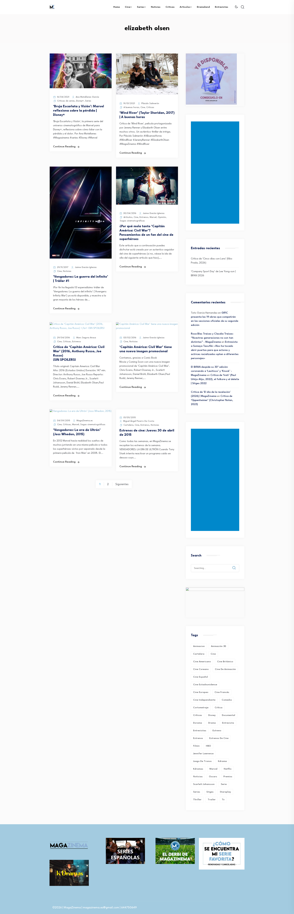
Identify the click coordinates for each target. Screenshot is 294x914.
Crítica (218, 707)
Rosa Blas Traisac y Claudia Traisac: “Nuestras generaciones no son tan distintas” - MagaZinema (212, 338)
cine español (200, 677)
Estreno (217, 730)
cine (213, 654)
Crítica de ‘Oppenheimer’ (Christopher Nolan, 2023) (212, 400)
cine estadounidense (205, 684)
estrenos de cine (218, 738)
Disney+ (80, 101)
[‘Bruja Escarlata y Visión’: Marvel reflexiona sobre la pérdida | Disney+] (81, 87)
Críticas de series (66, 101)
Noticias (155, 7)
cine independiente (204, 700)
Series (140, 7)
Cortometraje (200, 707)
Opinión (162, 217)
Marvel (153, 217)
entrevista (228, 723)
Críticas (170, 7)
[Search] (236, 565)
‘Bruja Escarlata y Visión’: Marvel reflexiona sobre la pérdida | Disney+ (78, 111)
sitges (210, 792)
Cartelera (128, 425)
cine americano (202, 661)
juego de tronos (202, 761)
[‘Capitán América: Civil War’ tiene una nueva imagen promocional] (147, 328)
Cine (127, 7)
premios (227, 776)
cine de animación (225, 669)
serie (224, 784)
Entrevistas (221, 7)
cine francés (222, 692)
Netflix (228, 769)
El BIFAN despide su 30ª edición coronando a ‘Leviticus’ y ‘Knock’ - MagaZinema (211, 371)
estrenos (198, 738)
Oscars (213, 776)
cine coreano (201, 669)
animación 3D (218, 646)
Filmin (196, 746)
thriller (197, 799)
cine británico (225, 661)
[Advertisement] (216, 172)
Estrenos (144, 217)
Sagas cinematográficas (132, 221)
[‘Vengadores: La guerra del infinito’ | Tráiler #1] (81, 258)
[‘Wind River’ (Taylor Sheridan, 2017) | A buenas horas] (147, 94)
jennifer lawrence (203, 753)
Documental (228, 715)
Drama (212, 723)
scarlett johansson (204, 784)
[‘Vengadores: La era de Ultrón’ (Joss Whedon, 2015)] (80, 411)
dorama (197, 723)
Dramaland (203, 7)
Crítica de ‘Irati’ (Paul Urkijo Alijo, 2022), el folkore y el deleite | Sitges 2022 (215, 379)
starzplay (225, 792)
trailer (212, 799)
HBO (208, 746)
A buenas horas (131, 107)
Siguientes (121, 484)
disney (212, 715)
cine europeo (200, 692)
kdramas (198, 769)
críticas (197, 715)
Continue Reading (64, 146)
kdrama (222, 761)
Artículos (185, 7)
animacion (199, 646)
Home (116, 7)
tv (223, 799)
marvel (213, 769)
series (196, 792)
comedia (227, 700)
